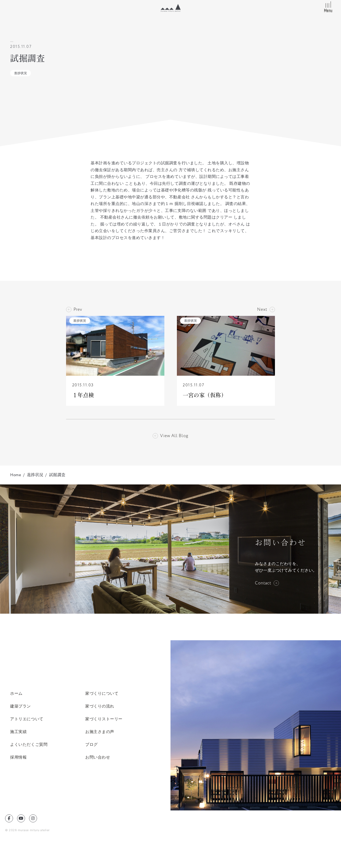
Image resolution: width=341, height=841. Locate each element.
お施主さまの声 (99, 731)
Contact (263, 583)
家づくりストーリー (104, 718)
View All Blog (174, 436)
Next (262, 309)
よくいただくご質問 (28, 744)
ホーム (16, 693)
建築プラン (20, 706)
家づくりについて (101, 693)
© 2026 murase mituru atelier (27, 830)
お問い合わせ (97, 757)
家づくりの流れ (99, 706)
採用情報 (18, 757)
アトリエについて (26, 718)
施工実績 (18, 731)
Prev (78, 309)
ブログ (91, 744)
